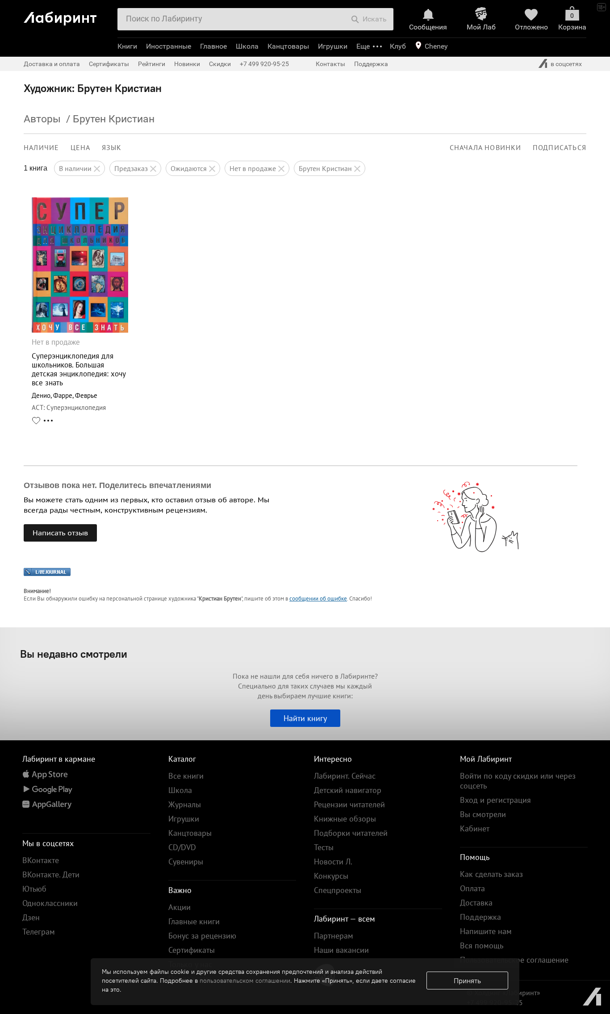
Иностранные (168, 46)
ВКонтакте (40, 860)
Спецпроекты (337, 890)
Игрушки (332, 46)
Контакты (330, 63)
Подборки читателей (351, 833)
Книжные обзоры (345, 819)
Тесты (324, 847)
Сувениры (185, 861)
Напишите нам (486, 931)
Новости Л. (333, 861)
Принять (467, 980)
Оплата (472, 888)
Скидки (220, 63)
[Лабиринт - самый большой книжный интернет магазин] (67, 14)
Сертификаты (109, 63)
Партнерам (333, 936)
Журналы (184, 804)
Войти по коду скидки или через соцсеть (518, 781)
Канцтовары (288, 46)
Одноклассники (50, 903)
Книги (127, 46)
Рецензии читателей (349, 804)
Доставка (476, 902)
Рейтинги (151, 63)
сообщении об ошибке (318, 598)
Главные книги (194, 921)
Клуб (398, 46)
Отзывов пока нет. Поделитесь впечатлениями (117, 485)
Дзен (31, 917)
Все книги (186, 776)
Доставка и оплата (52, 63)
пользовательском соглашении (245, 980)
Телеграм (38, 931)
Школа (247, 46)
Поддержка (371, 63)
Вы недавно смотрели (73, 653)
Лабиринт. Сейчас (345, 776)
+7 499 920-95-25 (264, 63)
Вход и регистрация (495, 800)
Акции (179, 907)
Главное (213, 46)
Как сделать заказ (491, 874)
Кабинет (474, 828)
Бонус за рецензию (202, 936)
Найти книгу (305, 718)
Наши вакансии (341, 950)
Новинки (187, 63)
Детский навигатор (347, 790)
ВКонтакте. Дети (50, 874)
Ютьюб (34, 889)
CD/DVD (182, 847)
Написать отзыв (60, 532)
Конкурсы (331, 876)
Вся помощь (481, 945)
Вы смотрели (483, 814)
